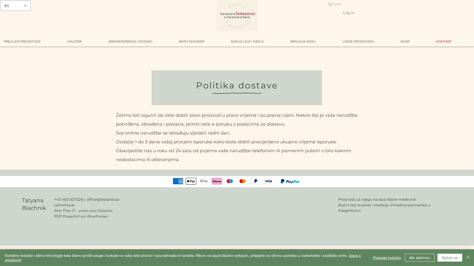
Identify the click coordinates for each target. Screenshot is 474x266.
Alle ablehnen (419, 257)
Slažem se (450, 257)
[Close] (468, 257)
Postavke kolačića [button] (387, 257)
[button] (338, 4)
